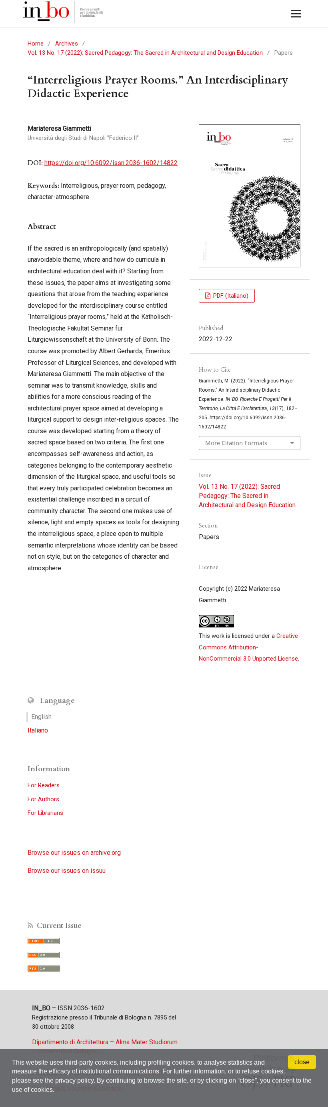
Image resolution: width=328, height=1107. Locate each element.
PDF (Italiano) (230, 295)
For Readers (44, 785)
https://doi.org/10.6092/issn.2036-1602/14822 (111, 163)
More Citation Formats (236, 443)
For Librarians (45, 812)
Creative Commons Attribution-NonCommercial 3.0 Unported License (248, 647)
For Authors (43, 799)
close (302, 1062)
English (41, 717)
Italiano (38, 730)
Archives (66, 43)
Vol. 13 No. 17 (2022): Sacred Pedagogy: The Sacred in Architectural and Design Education (145, 52)
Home (36, 43)
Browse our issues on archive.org (74, 852)
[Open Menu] (296, 14)
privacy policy (74, 1080)
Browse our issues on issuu (67, 870)
